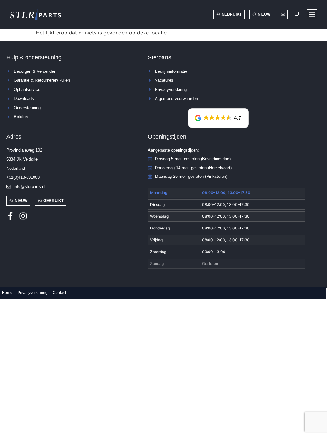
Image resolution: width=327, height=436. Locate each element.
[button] (312, 14)
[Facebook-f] (10, 216)
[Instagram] (23, 216)
